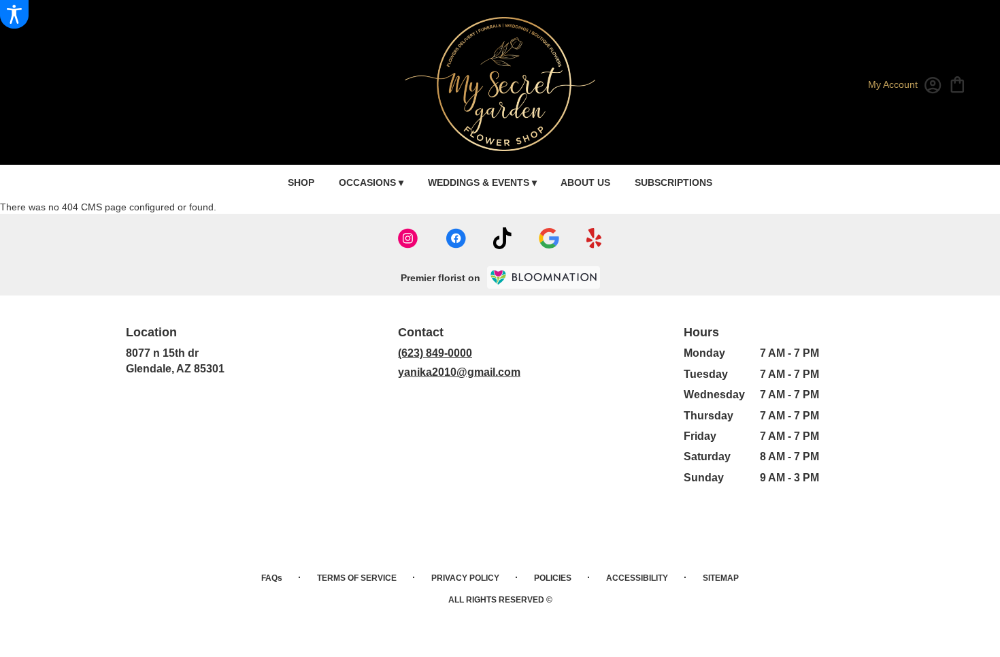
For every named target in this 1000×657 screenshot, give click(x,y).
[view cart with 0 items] (957, 83)
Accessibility (637, 578)
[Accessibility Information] (14, 14)
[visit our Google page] (549, 238)
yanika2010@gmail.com (459, 372)
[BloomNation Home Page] (543, 277)
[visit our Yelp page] (594, 238)
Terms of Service (357, 578)
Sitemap (721, 578)
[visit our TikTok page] (502, 238)
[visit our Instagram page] (408, 238)
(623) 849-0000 (435, 353)
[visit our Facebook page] (456, 238)
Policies (552, 578)
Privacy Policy (465, 578)
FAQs (271, 578)
